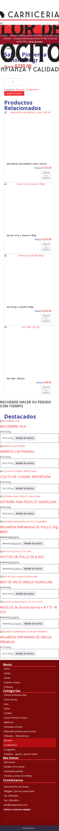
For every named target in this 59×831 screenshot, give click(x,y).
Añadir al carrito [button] (46, 175)
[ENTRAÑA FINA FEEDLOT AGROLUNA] (20, 496)
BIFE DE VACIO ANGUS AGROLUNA (26, 582)
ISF (35, 828)
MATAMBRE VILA (13, 426)
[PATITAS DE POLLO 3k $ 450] (15, 551)
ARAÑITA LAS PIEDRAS (17, 451)
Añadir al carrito (14, 93)
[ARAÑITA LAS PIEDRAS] (12, 445)
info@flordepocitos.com (15, 804)
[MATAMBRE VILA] (10, 420)
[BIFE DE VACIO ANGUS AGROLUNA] (18, 576)
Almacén (20, 89)
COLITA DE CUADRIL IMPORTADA (25, 476)
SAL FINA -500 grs (16, 378)
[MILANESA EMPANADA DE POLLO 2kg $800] (23, 521)
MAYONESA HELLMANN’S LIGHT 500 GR (26, 163)
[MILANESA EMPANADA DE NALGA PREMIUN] (23, 631)
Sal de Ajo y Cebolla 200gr (20, 306)
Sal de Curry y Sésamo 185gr (21, 235)
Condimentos (32, 89)
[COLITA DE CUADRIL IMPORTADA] (18, 471)
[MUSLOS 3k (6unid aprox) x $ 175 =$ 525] (21, 601)
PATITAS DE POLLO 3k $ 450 (22, 557)
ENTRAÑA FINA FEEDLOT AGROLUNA (28, 501)
